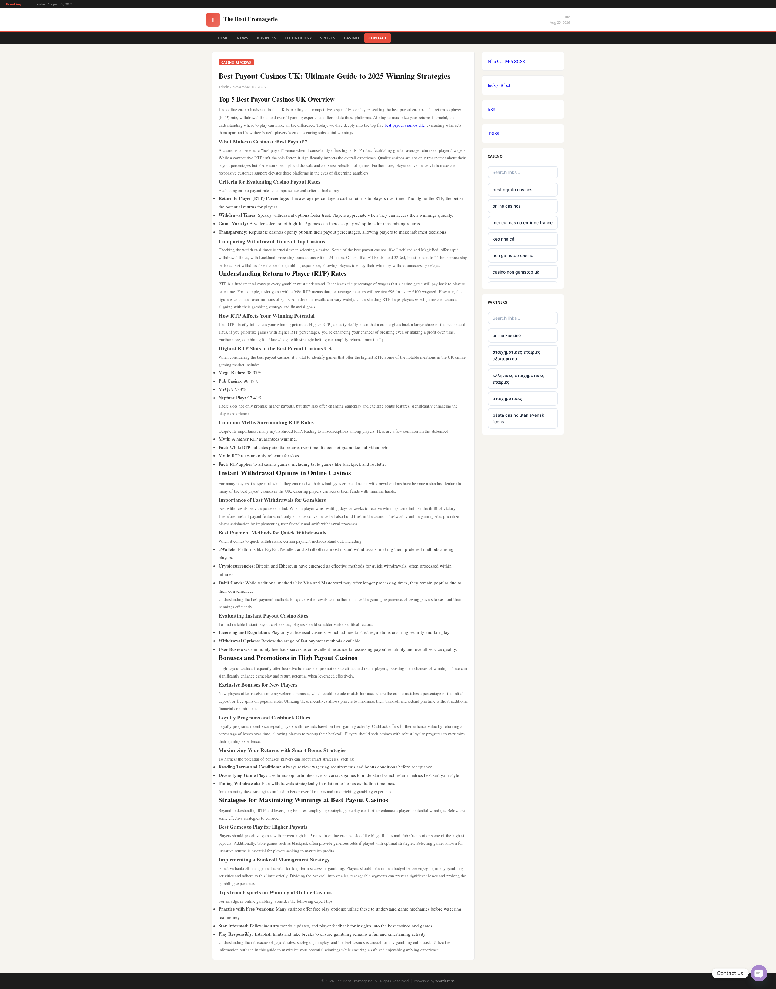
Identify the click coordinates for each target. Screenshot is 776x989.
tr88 (491, 109)
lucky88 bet (499, 85)
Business (266, 38)
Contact (377, 38)
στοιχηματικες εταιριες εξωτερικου (516, 355)
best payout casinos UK (404, 125)
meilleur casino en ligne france (523, 222)
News (242, 38)
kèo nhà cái (504, 238)
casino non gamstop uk (516, 272)
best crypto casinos (513, 189)
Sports (327, 38)
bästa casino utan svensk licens (518, 418)
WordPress (445, 981)
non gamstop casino (513, 255)
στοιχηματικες (507, 398)
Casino (351, 38)
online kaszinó (507, 335)
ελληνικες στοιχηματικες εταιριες (518, 379)
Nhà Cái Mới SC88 (506, 61)
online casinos (507, 205)
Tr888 (493, 133)
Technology (298, 38)
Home (222, 38)
